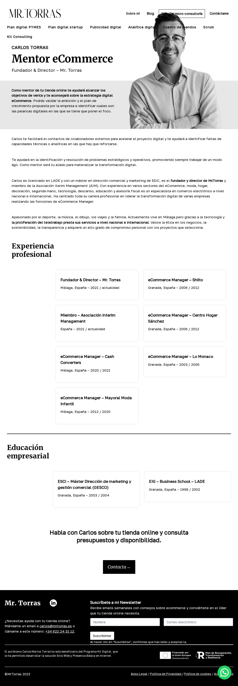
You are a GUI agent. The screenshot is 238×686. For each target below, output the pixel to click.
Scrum (208, 27)
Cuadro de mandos (179, 27)
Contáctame (219, 13)
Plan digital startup (65, 27)
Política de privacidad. (203, 642)
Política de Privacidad (166, 674)
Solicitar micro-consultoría (181, 14)
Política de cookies (197, 674)
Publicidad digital (105, 27)
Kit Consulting (19, 37)
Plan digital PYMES (24, 27)
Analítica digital (142, 27)
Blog (150, 13)
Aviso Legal (139, 674)
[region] (60, 647)
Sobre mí (133, 13)
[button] (224, 672)
